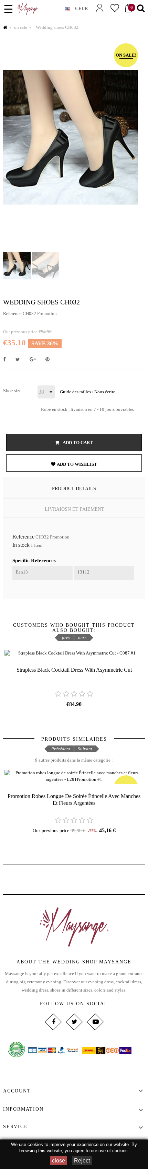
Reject (82, 1161)
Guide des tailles (75, 391)
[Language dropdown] (70, 7)
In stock (21, 545)
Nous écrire (104, 391)
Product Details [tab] (74, 488)
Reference (12, 313)
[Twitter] (73, 1022)
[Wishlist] (114, 8)
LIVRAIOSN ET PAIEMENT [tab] (74, 509)
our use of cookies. (110, 1150)
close (58, 1161)
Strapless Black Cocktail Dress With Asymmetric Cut (74, 670)
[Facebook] (52, 1022)
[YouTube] (94, 1022)
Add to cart (77, 442)
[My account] (99, 8)
